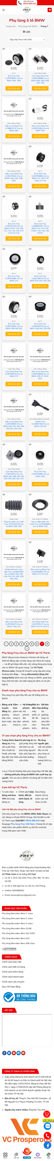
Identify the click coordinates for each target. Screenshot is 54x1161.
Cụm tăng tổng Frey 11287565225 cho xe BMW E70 (14, 373)
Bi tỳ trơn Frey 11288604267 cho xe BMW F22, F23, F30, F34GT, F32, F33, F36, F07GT (40, 228)
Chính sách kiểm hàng (12, 971)
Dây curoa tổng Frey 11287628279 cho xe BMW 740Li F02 (14, 624)
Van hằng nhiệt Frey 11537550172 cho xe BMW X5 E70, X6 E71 (40, 624)
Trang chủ (10, 26)
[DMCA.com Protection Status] (9, 948)
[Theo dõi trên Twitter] (9, 1053)
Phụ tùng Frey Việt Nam (23, 824)
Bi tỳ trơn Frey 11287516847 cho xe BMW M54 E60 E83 (14, 326)
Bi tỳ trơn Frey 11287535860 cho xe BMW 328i (40, 473)
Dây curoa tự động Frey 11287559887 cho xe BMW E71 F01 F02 (40, 571)
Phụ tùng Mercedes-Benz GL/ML (17, 928)
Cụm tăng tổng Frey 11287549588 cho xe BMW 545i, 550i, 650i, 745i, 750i (40, 79)
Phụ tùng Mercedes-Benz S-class (17, 923)
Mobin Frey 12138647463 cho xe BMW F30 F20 (40, 423)
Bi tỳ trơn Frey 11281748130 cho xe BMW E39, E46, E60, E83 (40, 278)
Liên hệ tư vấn (14, 88)
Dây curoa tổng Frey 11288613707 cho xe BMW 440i (14, 128)
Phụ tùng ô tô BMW (27, 26)
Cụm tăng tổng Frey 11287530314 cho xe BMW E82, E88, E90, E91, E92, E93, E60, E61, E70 (13, 475)
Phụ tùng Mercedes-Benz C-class (17, 913)
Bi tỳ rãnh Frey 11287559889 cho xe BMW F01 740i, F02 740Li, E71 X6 (40, 177)
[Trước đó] (6, 644)
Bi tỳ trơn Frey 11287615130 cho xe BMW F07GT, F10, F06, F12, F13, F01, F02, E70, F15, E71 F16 (14, 228)
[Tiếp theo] (27, 648)
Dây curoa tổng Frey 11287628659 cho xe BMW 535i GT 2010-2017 (40, 375)
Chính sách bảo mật (11, 961)
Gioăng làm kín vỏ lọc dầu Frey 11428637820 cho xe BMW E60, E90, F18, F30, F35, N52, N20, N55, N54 (14, 574)
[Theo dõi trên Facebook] (4, 1053)
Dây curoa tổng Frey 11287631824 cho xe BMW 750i (40, 128)
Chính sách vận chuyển (13, 981)
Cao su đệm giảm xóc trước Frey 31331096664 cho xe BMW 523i (40, 523)
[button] (3, 10)
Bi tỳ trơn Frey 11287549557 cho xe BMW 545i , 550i (14, 78)
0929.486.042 (33, 820)
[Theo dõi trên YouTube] (23, 1053)
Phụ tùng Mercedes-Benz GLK (16, 938)
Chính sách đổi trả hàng (13, 967)
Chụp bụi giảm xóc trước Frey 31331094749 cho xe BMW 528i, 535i (14, 523)
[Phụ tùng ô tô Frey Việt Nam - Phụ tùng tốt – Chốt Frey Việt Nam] (27, 10)
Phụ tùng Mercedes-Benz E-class (17, 918)
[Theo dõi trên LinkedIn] (18, 1053)
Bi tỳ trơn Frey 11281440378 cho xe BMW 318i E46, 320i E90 (40, 326)
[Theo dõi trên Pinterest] (14, 1053)
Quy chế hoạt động (11, 986)
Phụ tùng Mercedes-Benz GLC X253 (18, 933)
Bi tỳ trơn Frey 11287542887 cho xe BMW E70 (14, 278)
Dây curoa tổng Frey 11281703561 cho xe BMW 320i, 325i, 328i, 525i (14, 177)
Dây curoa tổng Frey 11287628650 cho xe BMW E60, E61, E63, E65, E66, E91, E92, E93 (13, 425)
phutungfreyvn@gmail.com (23, 895)
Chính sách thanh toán (13, 976)
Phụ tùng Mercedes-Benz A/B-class (18, 943)
